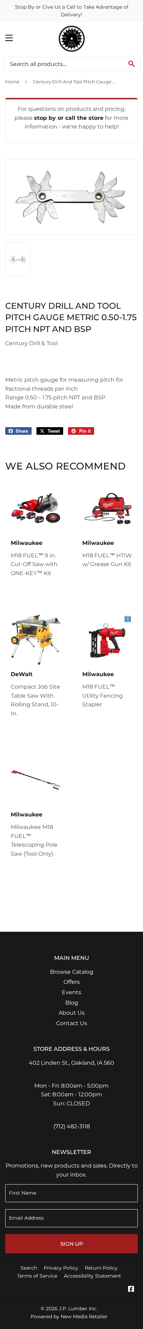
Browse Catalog (71, 972)
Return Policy (101, 1268)
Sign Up (71, 1243)
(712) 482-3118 (71, 1126)
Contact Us (71, 1023)
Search (28, 1268)
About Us (72, 1013)
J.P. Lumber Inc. (78, 1308)
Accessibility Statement (92, 1276)
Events (71, 992)
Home (12, 81)
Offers (72, 982)
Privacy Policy (61, 1268)
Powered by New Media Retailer (69, 1316)
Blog (71, 1002)
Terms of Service (37, 1276)
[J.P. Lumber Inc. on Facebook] (131, 1289)
